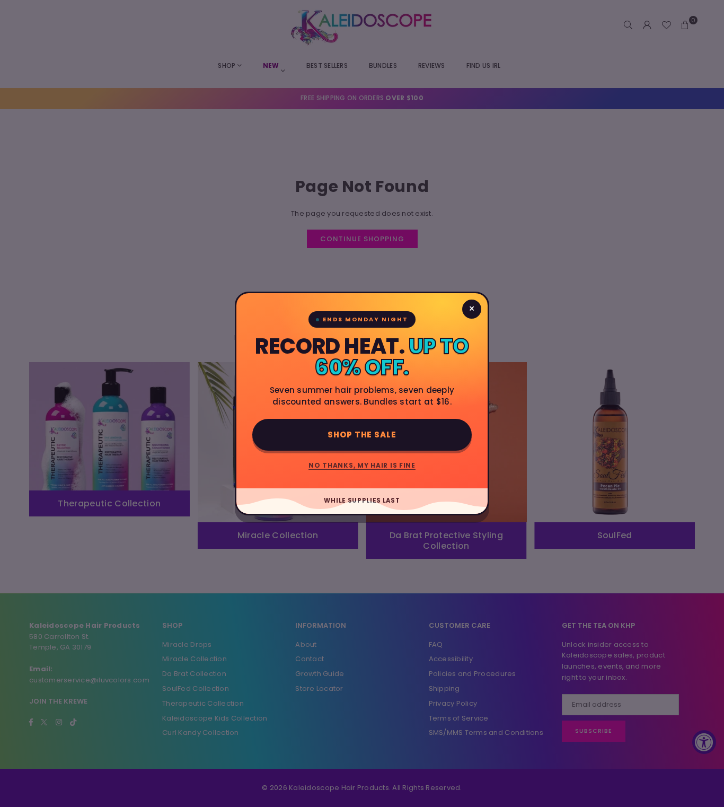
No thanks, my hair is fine (362, 465)
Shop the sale (362, 434)
